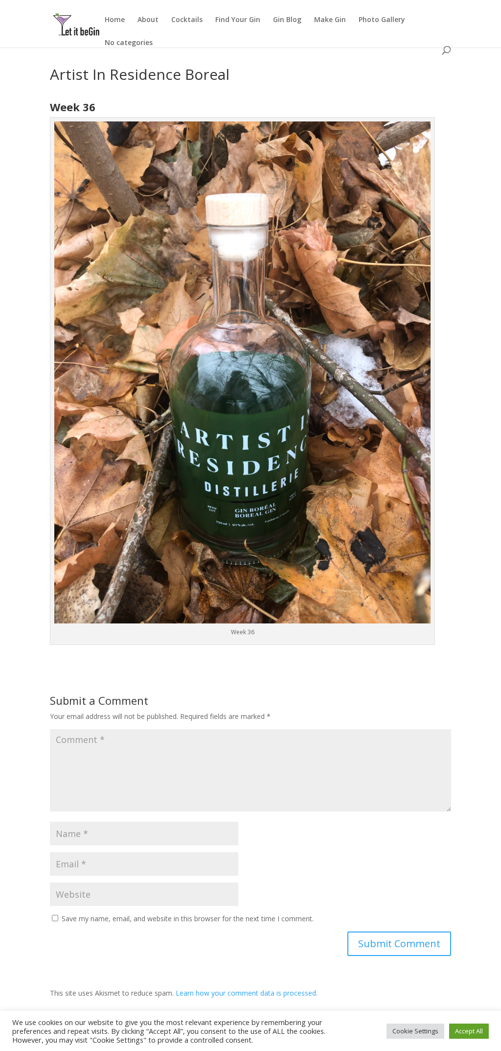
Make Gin (330, 20)
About (148, 20)
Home (115, 20)
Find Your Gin (237, 20)
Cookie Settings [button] (415, 1031)
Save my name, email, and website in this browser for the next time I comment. (188, 918)
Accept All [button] (469, 1031)
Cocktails (187, 20)
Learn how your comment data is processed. (247, 993)
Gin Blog (287, 20)
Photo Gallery (382, 20)
